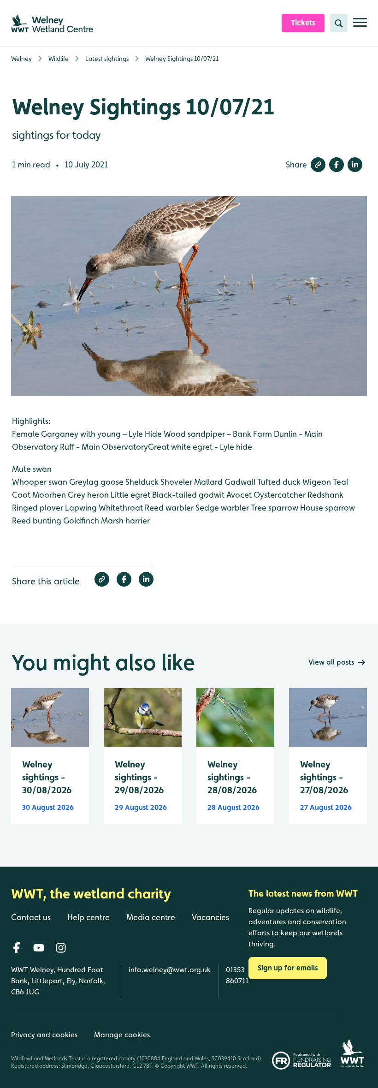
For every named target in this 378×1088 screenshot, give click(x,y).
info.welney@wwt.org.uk (170, 969)
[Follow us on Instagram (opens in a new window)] (60, 947)
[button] (318, 164)
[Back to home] (352, 1044)
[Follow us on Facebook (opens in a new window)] (16, 947)
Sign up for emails (288, 967)
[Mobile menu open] (360, 26)
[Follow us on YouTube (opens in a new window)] (38, 947)
